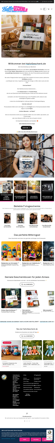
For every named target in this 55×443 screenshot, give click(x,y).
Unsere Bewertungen (26, 379)
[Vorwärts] (50, 55)
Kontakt (35, 391)
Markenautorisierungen (28, 383)
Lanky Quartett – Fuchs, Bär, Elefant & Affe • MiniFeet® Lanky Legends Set (31, 365)
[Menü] (52, 430)
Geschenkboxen (38, 389)
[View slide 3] (28, 421)
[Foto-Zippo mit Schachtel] (7, 218)
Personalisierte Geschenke (37, 379)
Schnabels (4, 361)
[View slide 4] (29, 421)
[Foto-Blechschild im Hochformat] (34, 218)
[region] (27, 220)
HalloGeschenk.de (27, 361)
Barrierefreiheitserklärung (29, 385)
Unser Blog (25, 381)
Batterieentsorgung (27, 387)
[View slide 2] (26, 421)
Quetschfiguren (37, 385)
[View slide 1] (24, 421)
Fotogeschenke (37, 381)
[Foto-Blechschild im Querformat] (47, 218)
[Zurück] (4, 55)
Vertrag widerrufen (27, 395)
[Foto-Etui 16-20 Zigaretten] (20, 218)
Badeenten (36, 383)
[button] (51, 174)
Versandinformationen (28, 389)
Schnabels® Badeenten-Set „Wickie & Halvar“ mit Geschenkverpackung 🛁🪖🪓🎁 (11, 365)
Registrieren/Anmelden (28, 391)
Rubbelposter (37, 387)
